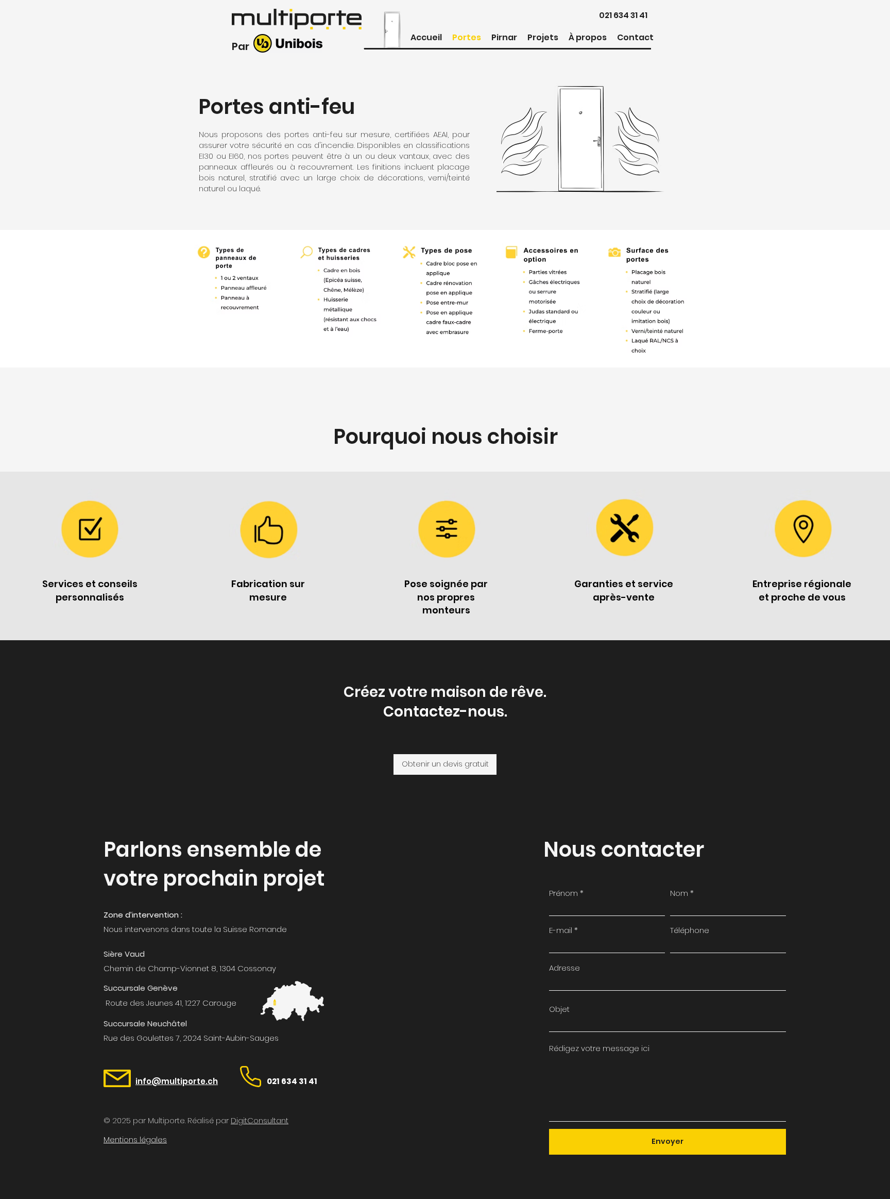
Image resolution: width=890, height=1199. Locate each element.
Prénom (563, 893)
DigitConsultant (259, 1120)
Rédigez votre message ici (599, 1048)
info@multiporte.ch (176, 1081)
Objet (559, 1009)
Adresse (564, 968)
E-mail (560, 930)
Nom (679, 893)
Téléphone (689, 930)
